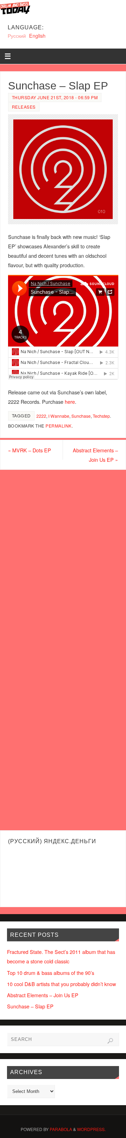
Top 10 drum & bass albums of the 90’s (50, 972)
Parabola (61, 1129)
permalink (59, 426)
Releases (24, 107)
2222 (41, 416)
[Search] (110, 1040)
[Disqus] (63, 559)
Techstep (101, 416)
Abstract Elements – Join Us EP (95, 454)
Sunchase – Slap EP (30, 1006)
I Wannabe (58, 416)
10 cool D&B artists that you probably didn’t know (61, 983)
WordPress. (91, 1129)
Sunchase (81, 416)
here (70, 401)
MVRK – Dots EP (29, 450)
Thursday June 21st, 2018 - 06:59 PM (55, 97)
